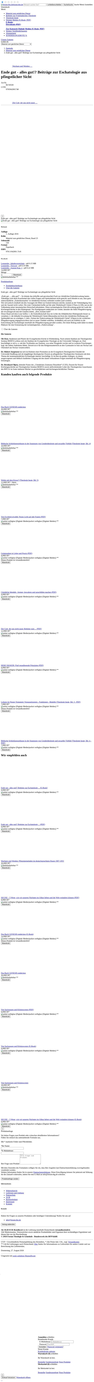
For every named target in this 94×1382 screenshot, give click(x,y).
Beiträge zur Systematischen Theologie (21, 16)
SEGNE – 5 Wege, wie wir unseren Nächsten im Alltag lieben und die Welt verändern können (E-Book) (41, 1119)
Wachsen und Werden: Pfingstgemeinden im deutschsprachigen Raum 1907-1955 (32, 861)
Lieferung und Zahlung (15, 1193)
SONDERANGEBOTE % (16, 35)
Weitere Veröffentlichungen (16, 31)
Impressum (10, 1202)
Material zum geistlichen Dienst (18, 13)
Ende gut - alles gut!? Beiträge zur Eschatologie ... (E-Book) (24, 788)
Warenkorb (17, 275)
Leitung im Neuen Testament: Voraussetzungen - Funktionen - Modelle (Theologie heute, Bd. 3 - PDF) (41, 702)
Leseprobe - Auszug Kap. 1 (11, 268)
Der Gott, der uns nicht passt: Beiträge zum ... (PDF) (21, 629)
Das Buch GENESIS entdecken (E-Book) (17, 934)
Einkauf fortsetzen (8, 1377)
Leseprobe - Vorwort (9, 266)
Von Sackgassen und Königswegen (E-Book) (18, 1046)
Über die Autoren (10, 329)
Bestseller (41, 1362)
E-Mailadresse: (7, 1151)
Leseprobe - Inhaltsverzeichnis (12, 263)
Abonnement (11, 33)
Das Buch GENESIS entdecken (13, 407)
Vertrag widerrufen (8, 1224)
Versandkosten (73, 1242)
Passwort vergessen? (55, 1347)
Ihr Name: (5, 1146)
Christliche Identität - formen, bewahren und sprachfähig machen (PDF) (28, 592)
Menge (3, 272)
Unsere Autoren (7, 40)
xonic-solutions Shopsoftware (24, 1256)
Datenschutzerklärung (41, 1172)
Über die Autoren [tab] (12, 288)
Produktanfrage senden (10, 1179)
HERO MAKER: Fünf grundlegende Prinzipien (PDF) (22, 665)
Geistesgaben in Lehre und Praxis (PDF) (16, 553)
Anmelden (42, 1347)
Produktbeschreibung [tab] (14, 286)
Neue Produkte (64, 1362)
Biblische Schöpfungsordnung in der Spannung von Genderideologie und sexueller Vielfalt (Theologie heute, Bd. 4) (46, 444)
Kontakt (9, 1204)
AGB (8, 1197)
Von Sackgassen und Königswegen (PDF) (17, 1010)
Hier (36, 1244)
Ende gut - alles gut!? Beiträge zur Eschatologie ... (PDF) (23, 824)
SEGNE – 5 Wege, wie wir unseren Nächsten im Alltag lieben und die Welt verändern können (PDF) (40, 898)
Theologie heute (12, 18)
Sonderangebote (52, 1362)
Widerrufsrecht (11, 1191)
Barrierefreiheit (12, 1199)
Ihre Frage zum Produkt (10, 1164)
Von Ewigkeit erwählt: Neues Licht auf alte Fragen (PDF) (23, 517)
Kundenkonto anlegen (46, 1351)
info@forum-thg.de (13, 1220)
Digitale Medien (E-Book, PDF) (18, 20)
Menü (3, 9)
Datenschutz (10, 1195)
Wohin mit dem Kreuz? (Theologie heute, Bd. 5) (19, 480)
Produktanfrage (7, 281)
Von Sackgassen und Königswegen (14, 1083)
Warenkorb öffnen (23, 1377)
